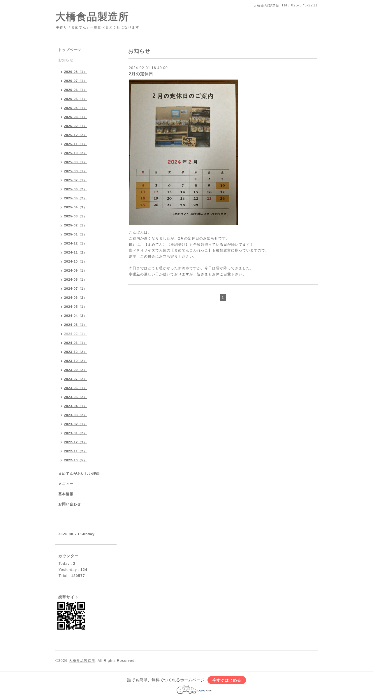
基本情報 (65, 494)
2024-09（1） (75, 270)
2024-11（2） (75, 252)
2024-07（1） (75, 288)
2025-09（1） (75, 162)
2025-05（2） (75, 198)
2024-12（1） (75, 243)
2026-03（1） (75, 117)
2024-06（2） (75, 297)
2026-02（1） (75, 126)
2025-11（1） (75, 144)
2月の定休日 (141, 73)
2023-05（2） (75, 397)
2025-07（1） (75, 180)
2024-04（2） (75, 315)
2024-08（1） (75, 279)
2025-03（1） (75, 216)
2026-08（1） (75, 71)
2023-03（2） (75, 415)
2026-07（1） (75, 80)
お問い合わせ (69, 504)
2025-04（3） (75, 207)
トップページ (69, 50)
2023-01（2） (75, 433)
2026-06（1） (75, 90)
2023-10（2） (75, 361)
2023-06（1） (75, 388)
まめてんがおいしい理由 (79, 474)
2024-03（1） (75, 324)
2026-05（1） (75, 99)
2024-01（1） (75, 342)
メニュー (65, 484)
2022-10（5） (75, 460)
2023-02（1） (75, 424)
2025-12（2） (75, 135)
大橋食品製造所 (92, 16)
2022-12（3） (75, 442)
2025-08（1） (75, 171)
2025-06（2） (75, 189)
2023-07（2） (75, 379)
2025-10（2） (75, 153)
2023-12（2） (75, 351)
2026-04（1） (75, 108)
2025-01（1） (75, 234)
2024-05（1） (75, 306)
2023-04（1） (75, 406)
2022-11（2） (75, 451)
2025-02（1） (75, 225)
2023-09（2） (75, 370)
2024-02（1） (75, 333)
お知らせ (65, 60)
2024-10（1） (75, 261)
